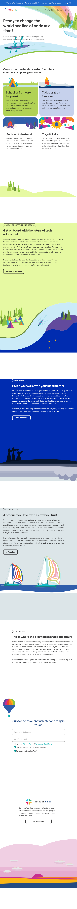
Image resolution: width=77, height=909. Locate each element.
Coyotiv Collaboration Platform (28, 751)
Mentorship (49, 10)
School (39, 10)
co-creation (39, 39)
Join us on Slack (38, 821)
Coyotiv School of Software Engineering (31, 747)
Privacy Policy (28, 744)
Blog (67, 10)
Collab (59, 10)
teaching (17, 39)
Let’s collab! (10, 552)
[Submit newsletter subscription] (63, 739)
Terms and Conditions (43, 744)
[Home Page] (10, 9)
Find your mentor (21, 418)
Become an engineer (14, 271)
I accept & (34, 744)
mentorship (26, 39)
